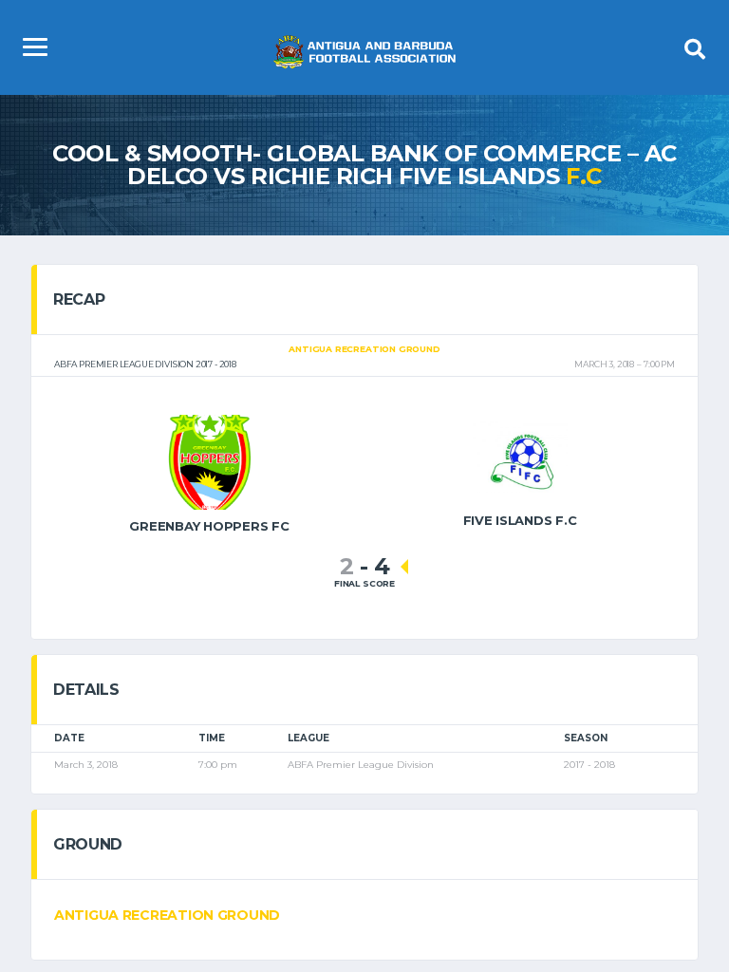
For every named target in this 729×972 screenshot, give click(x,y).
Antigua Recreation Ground (167, 915)
